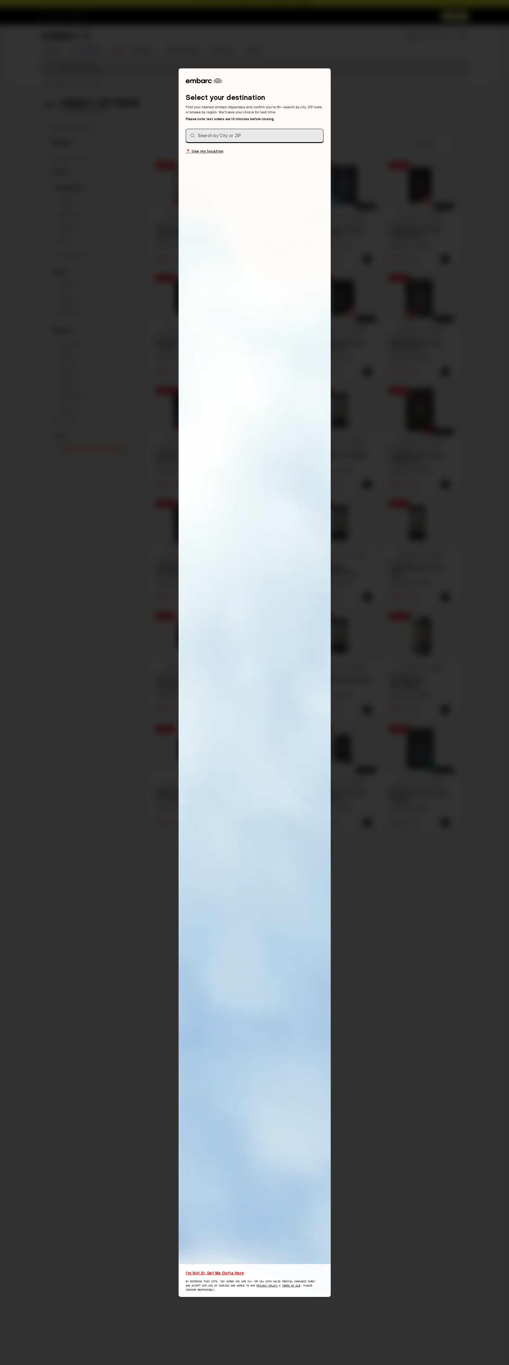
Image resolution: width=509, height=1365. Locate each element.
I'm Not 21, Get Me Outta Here (215, 1272)
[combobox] (255, 135)
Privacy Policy (267, 1285)
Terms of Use (291, 1285)
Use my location (204, 150)
